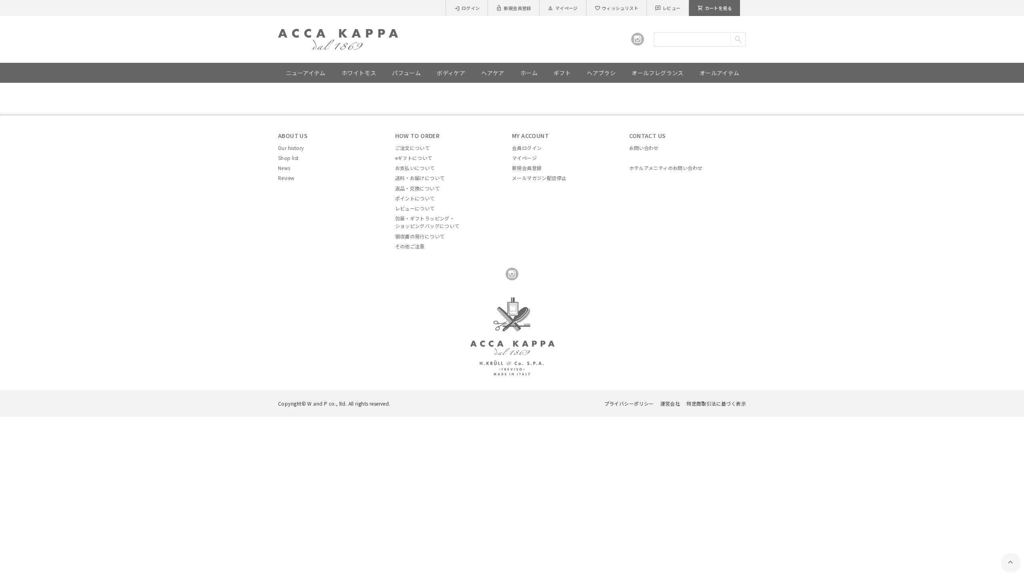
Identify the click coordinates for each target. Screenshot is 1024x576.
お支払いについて (415, 167)
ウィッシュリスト (616, 8)
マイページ (563, 8)
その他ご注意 (410, 246)
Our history (291, 147)
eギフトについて (413, 157)
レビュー (668, 8)
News (284, 167)
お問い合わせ (644, 147)
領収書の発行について (420, 236)
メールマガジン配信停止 (539, 177)
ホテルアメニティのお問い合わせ (666, 167)
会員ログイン (527, 147)
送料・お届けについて (420, 177)
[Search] (737, 39)
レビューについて (415, 208)
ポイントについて (415, 198)
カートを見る (714, 8)
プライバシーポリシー (629, 403)
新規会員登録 (513, 8)
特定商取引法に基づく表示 (716, 403)
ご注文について (412, 147)
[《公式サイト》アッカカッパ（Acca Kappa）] (338, 33)
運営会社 (670, 403)
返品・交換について (417, 188)
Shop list (288, 157)
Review (286, 177)
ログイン (467, 8)
